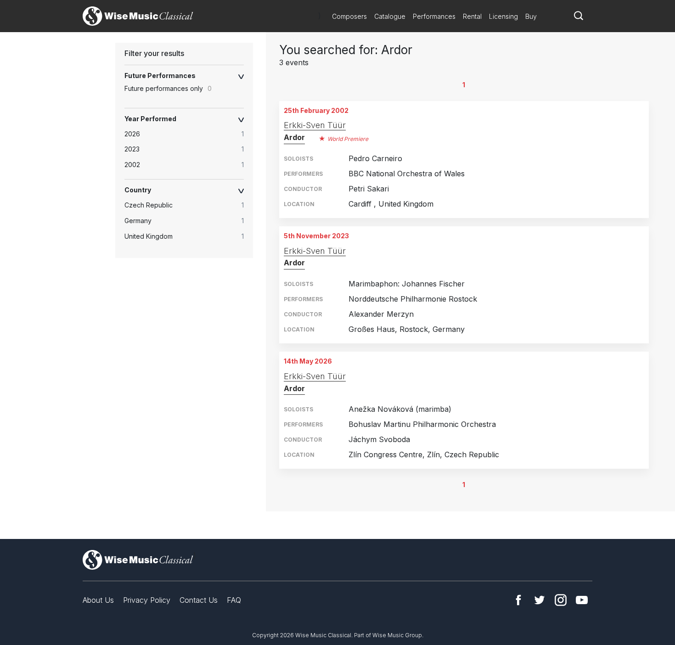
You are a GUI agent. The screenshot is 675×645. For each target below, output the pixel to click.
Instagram (561, 600)
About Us (98, 600)
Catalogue (389, 16)
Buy (531, 16)
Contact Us (199, 600)
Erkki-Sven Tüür (315, 125)
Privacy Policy (146, 600)
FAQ (234, 600)
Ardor (294, 137)
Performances (434, 16)
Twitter (540, 600)
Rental (472, 16)
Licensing (503, 16)
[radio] (188, 134)
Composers (349, 16)
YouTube (582, 600)
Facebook (518, 600)
